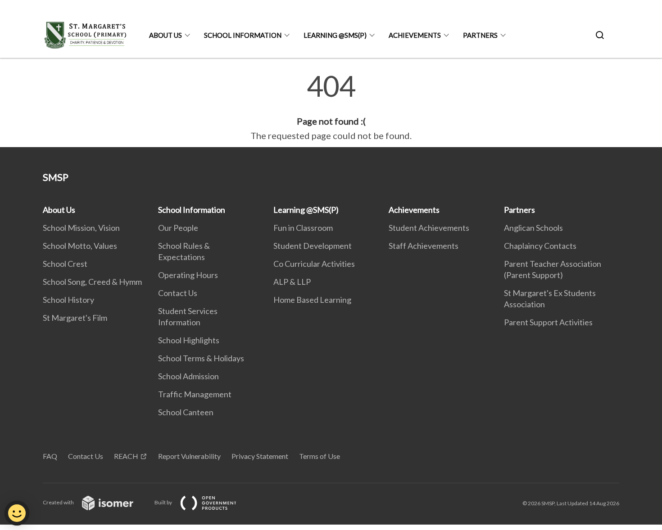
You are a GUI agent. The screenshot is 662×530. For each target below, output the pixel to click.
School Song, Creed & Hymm (92, 282)
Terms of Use (319, 456)
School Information (242, 35)
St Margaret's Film (75, 318)
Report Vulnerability (189, 456)
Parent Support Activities (548, 322)
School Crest (65, 264)
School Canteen (185, 412)
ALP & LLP (292, 282)
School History (68, 300)
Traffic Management (194, 394)
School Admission (188, 376)
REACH (126, 456)
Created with (59, 502)
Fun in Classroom (303, 228)
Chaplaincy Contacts (540, 246)
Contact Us (177, 293)
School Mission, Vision (81, 228)
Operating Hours (188, 275)
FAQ (50, 456)
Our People (178, 228)
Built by (163, 502)
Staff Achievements (423, 246)
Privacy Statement (259, 456)
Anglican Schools (533, 228)
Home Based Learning (312, 300)
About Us (165, 35)
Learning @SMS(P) (335, 35)
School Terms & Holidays (201, 358)
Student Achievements (429, 228)
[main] (331, 107)
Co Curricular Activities (314, 264)
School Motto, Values (80, 246)
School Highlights (188, 340)
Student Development (312, 246)
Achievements (415, 35)
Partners (480, 35)
